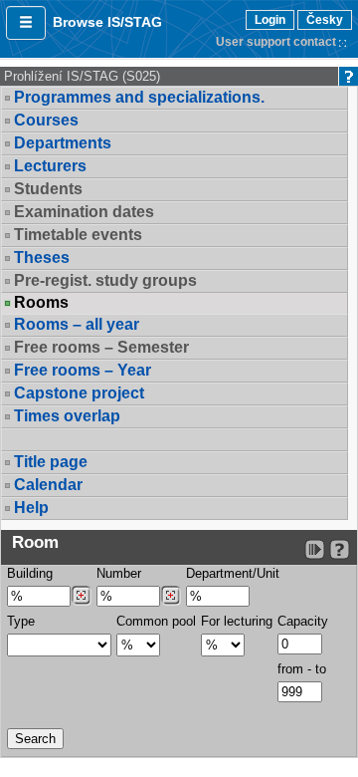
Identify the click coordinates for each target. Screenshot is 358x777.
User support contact (276, 42)
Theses (42, 257)
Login (270, 20)
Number (118, 573)
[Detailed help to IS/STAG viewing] (339, 549)
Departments (62, 142)
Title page (51, 461)
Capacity (302, 621)
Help (31, 507)
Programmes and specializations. (139, 97)
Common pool (156, 621)
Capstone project (79, 393)
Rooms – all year (76, 324)
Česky (324, 20)
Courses (46, 120)
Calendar (48, 484)
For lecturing (236, 621)
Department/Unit (232, 573)
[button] (26, 23)
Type (21, 621)
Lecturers (50, 165)
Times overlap (67, 415)
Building (30, 573)
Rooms (41, 303)
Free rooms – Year (82, 370)
